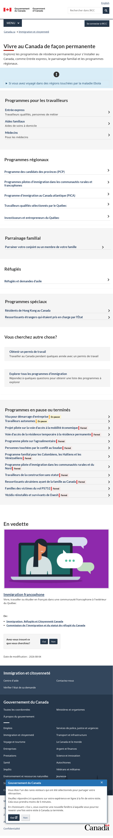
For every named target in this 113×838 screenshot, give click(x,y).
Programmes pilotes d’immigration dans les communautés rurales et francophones (48, 183)
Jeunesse (61, 776)
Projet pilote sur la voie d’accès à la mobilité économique (46, 427)
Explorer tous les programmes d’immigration (38, 373)
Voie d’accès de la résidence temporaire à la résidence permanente (52, 434)
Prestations (10, 755)
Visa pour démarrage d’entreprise (32, 416)
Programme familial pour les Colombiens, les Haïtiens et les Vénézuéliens (43, 456)
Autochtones (63, 762)
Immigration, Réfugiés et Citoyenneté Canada (34, 621)
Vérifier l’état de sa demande (20, 687)
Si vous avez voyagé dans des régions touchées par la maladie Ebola (55, 83)
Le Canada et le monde (69, 742)
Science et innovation (68, 755)
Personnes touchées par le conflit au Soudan (38, 447)
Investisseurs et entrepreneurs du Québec (31, 217)
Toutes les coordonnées (17, 709)
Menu (14, 23)
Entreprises (10, 748)
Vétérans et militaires (68, 769)
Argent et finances (66, 748)
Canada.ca (9, 31)
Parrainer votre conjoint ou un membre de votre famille (41, 247)
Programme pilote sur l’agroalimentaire (35, 441)
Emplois (8, 728)
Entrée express (15, 110)
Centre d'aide (11, 680)
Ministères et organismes (70, 709)
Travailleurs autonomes (26, 421)
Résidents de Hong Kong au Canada (27, 310)
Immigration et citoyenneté (34, 31)
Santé (7, 762)
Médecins (11, 132)
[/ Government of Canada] (24, 9)
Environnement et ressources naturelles (26, 776)
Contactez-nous (65, 680)
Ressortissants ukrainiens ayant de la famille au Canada (45, 481)
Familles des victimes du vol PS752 (32, 488)
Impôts (7, 769)
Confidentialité (12, 828)
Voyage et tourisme (14, 742)
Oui (44, 641)
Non (26, 818)
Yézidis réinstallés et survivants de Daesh (36, 495)
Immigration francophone (24, 594)
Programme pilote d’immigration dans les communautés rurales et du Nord (49, 466)
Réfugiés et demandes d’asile (23, 281)
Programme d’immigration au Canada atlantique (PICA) (39, 195)
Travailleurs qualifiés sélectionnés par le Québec (35, 205)
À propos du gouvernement (19, 716)
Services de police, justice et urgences (77, 728)
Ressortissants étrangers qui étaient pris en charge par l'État (44, 317)
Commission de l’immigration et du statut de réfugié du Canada (45, 625)
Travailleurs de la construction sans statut (36, 475)
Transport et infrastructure (71, 735)
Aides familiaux (15, 121)
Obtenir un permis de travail (27, 351)
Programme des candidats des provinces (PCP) (34, 171)
